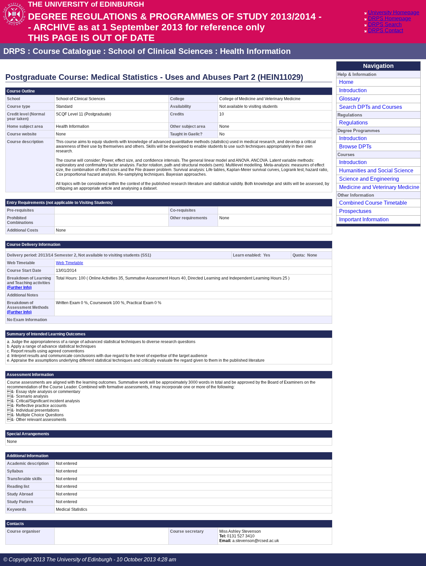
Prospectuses (355, 211)
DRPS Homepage (389, 18)
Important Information (364, 219)
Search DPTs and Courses (370, 107)
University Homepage (393, 12)
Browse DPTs (355, 146)
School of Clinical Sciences (160, 51)
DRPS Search (385, 24)
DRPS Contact (385, 30)
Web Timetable (69, 263)
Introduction (353, 90)
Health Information (255, 51)
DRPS (14, 51)
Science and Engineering (369, 179)
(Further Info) (19, 287)
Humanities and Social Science (376, 170)
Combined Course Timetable (373, 203)
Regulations (353, 122)
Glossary (349, 98)
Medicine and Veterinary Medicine (379, 187)
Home (346, 82)
